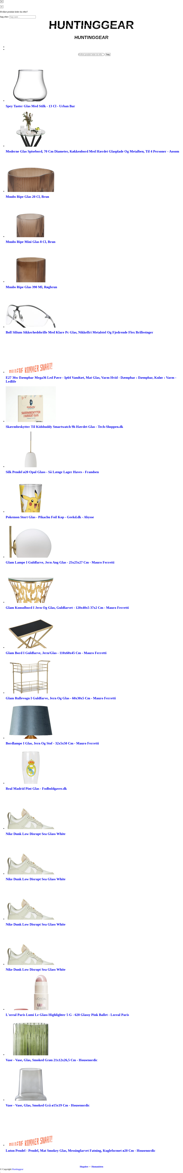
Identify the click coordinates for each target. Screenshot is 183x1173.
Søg (108, 54)
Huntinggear (17, 1169)
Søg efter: (4, 17)
